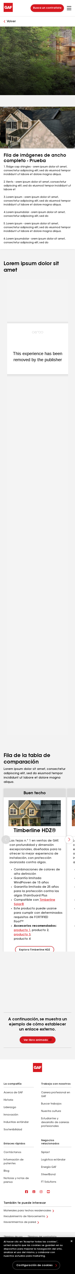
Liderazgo (10, 1107)
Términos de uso (13, 1237)
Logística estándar (53, 1160)
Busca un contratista (47, 8)
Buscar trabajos (51, 1104)
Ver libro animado (36, 1040)
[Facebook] (26, 1192)
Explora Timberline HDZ (34, 950)
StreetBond (48, 1174)
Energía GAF (48, 1167)
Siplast (45, 1152)
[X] (33, 1192)
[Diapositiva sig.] (69, 840)
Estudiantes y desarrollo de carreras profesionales (55, 1123)
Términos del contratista (42, 1237)
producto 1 (22, 930)
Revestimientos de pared (20, 1222)
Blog (6, 1171)
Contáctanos (12, 1152)
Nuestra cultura (51, 1111)
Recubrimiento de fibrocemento (24, 1216)
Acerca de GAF (13, 1093)
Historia (8, 1100)
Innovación (11, 1115)
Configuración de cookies (34, 1265)
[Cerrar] (71, 1241)
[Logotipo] (8, 11)
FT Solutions (48, 1182)
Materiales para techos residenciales (27, 1211)
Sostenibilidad (13, 1130)
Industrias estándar (16, 1122)
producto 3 (22, 934)
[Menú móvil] (69, 8)
